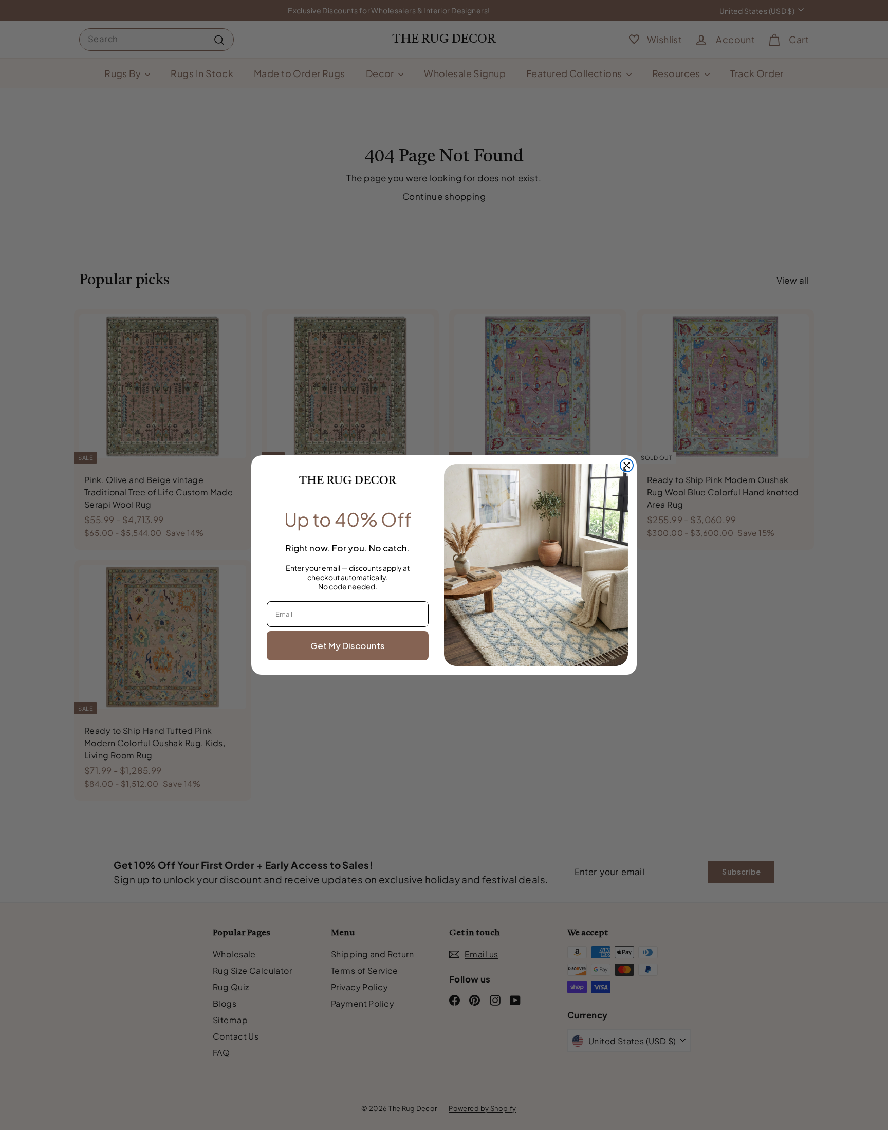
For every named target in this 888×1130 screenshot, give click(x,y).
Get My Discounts (347, 645)
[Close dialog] (626, 465)
